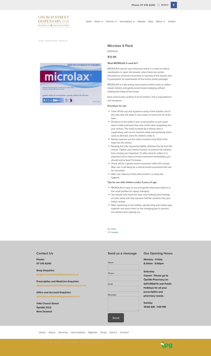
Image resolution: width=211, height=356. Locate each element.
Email (110, 284)
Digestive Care (51, 41)
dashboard (58, 342)
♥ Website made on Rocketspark (92, 342)
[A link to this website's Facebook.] (174, 5)
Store (40, 41)
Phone (111, 273)
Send (115, 318)
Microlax (63, 41)
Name (110, 262)
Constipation (114, 232)
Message (112, 295)
